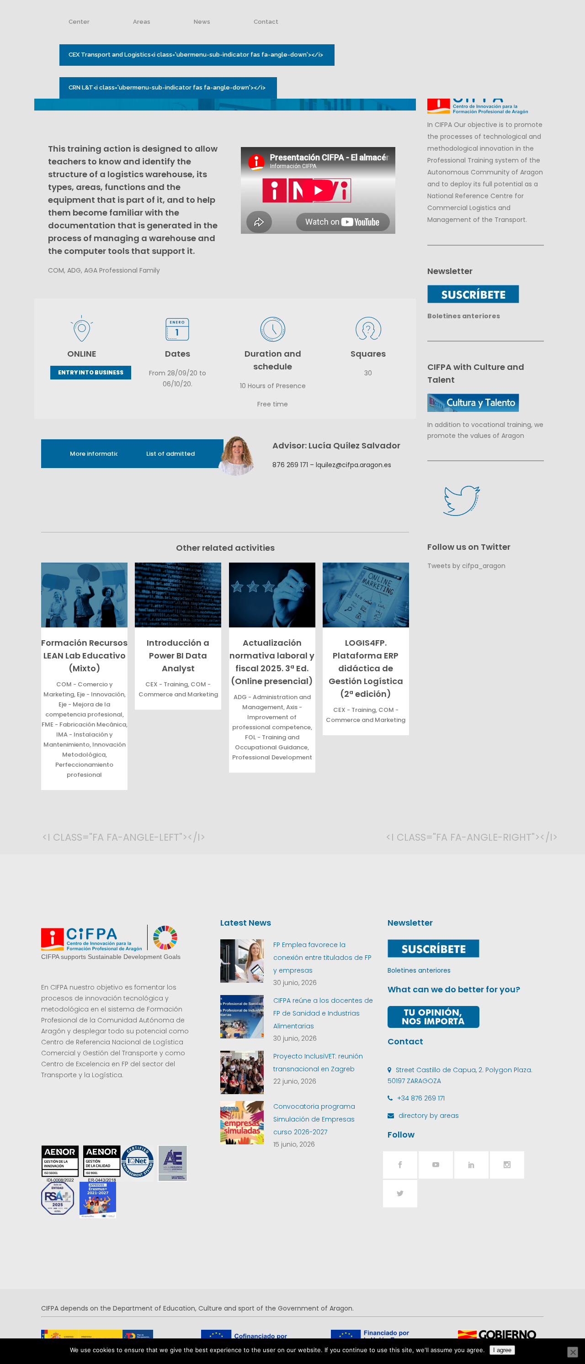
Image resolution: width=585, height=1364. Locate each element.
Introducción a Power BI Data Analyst (178, 655)
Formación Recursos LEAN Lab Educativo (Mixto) (84, 655)
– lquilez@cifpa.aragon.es (349, 464)
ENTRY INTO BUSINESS (90, 372)
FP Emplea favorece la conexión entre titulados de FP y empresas (322, 957)
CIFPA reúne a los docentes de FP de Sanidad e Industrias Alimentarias (323, 1013)
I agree (502, 1350)
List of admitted (170, 453)
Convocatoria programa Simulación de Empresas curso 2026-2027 (314, 1119)
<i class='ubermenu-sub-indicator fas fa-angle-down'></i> (196, 54)
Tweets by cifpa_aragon (466, 565)
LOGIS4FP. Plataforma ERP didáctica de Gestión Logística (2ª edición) (366, 668)
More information (96, 453)
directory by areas (429, 1115)
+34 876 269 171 (421, 1098)
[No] (572, 1352)
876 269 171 (290, 464)
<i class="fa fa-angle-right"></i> (395, 837)
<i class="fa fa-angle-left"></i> (51, 837)
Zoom (82, 595)
